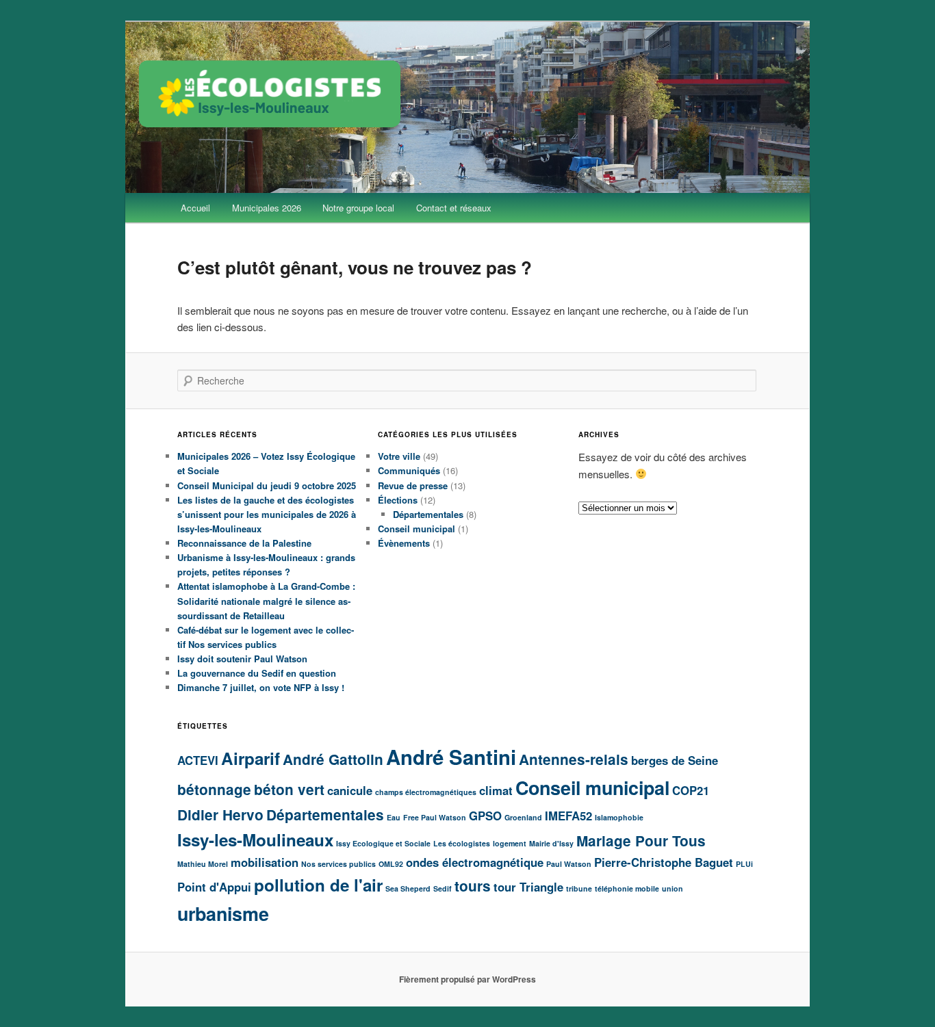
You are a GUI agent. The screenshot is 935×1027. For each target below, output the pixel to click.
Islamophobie (619, 817)
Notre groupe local (358, 207)
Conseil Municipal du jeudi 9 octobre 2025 (266, 485)
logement (509, 843)
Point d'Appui (214, 887)
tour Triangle (528, 887)
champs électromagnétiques (425, 792)
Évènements (404, 542)
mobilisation (264, 862)
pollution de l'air (318, 884)
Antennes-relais (573, 759)
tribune (579, 888)
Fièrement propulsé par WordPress (467, 979)
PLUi (744, 864)
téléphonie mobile (627, 888)
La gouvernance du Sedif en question (256, 672)
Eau (393, 817)
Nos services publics (338, 864)
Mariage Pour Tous (641, 840)
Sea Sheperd (408, 888)
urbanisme (223, 913)
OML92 (391, 864)
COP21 (690, 790)
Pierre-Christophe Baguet (663, 862)
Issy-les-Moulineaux (255, 839)
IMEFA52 (568, 815)
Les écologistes (461, 843)
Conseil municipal (416, 528)
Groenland (523, 817)
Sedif (442, 888)
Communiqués (409, 470)
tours (472, 886)
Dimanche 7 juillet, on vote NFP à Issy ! (260, 687)
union (672, 888)
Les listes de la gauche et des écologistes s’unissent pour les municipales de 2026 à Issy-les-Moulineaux (266, 514)
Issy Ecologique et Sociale (383, 843)
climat (496, 790)
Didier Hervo (220, 814)
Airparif (250, 758)
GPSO (485, 815)
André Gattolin (333, 759)
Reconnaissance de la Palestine (244, 542)
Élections (398, 499)
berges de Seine (674, 760)
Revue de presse (413, 485)
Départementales (428, 514)
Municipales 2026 (266, 207)
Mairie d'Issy (551, 843)
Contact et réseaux (453, 207)
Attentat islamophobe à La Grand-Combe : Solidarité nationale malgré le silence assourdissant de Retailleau (266, 600)
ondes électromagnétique (474, 862)
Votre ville (399, 456)
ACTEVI (197, 760)
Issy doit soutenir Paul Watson (242, 658)
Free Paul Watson (434, 817)
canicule (349, 790)
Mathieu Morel (202, 864)
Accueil (195, 207)
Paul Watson (568, 864)
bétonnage (214, 789)
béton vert (289, 789)
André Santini (451, 756)
